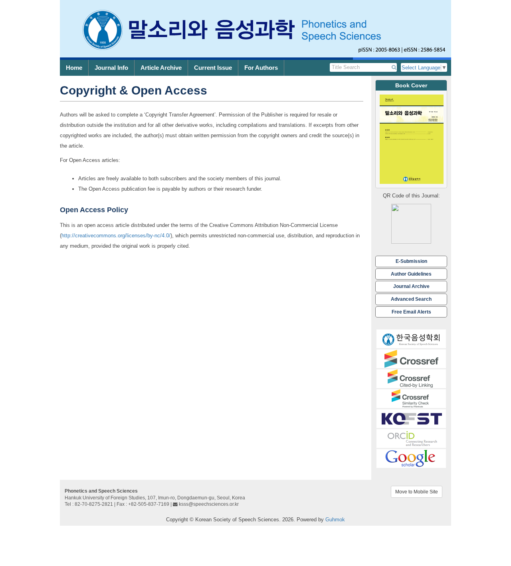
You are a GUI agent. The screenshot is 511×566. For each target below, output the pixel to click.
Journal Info (111, 67)
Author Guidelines (411, 273)
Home (74, 67)
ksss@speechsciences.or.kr (209, 504)
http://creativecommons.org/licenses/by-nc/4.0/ (115, 236)
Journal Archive (411, 286)
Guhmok (335, 520)
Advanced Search (411, 299)
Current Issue (213, 67)
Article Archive (161, 67)
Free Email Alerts (411, 311)
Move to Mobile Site (416, 492)
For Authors (261, 67)
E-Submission (411, 261)
